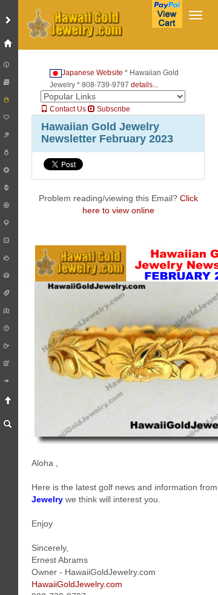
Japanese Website (92, 72)
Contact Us (67, 109)
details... (144, 85)
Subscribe (112, 109)
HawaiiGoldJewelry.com (76, 584)
